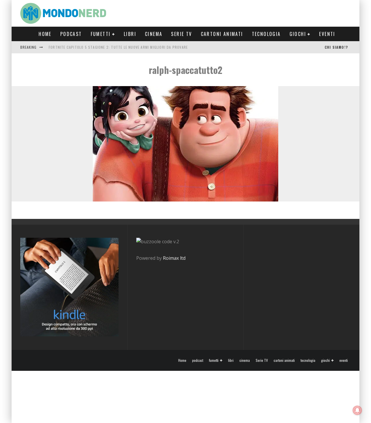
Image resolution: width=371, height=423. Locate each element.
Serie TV (181, 33)
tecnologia (266, 33)
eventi (327, 33)
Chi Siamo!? (336, 47)
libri (130, 33)
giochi (298, 33)
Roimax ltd (174, 258)
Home (45, 33)
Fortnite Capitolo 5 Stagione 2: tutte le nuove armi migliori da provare (118, 47)
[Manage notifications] (357, 410)
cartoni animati (222, 33)
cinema (153, 33)
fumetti (101, 33)
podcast (71, 33)
